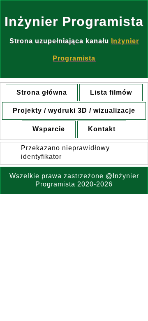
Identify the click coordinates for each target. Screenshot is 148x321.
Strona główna (41, 92)
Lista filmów (111, 92)
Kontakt (102, 129)
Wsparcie (48, 129)
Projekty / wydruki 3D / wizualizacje (74, 110)
